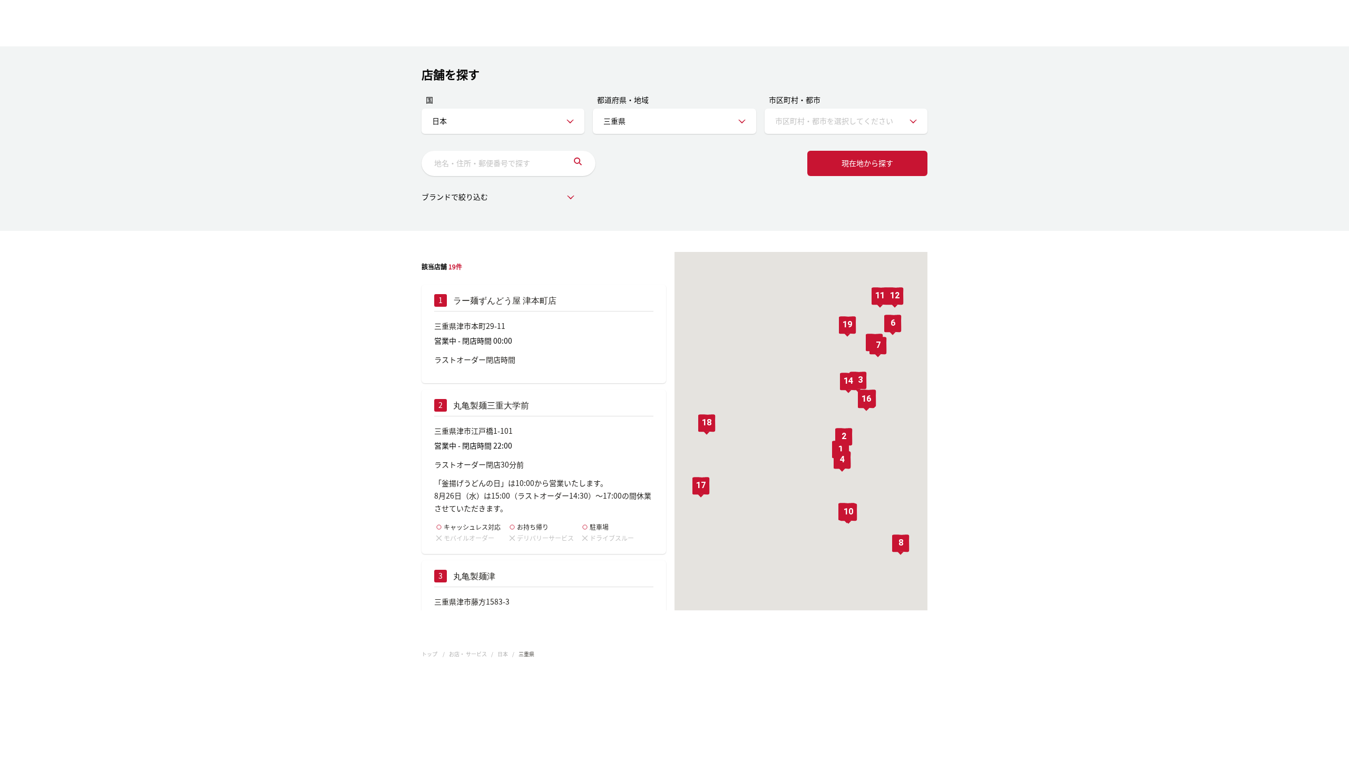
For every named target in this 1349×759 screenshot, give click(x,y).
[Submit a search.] (578, 163)
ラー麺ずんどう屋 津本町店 (504, 301)
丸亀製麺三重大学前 (491, 406)
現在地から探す (867, 163)
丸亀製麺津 (474, 576)
